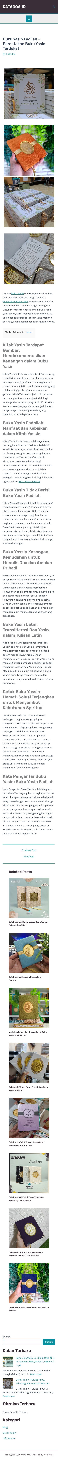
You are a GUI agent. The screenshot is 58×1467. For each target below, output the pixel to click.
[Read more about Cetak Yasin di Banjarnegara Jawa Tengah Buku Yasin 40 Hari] (29, 897)
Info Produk (9, 1438)
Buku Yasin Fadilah (29, 481)
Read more (35, 1374)
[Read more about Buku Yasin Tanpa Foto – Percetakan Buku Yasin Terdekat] (29, 1062)
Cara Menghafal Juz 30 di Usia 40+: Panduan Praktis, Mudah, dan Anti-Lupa (35, 1361)
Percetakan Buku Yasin (15, 301)
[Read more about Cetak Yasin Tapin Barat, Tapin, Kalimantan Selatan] (29, 1283)
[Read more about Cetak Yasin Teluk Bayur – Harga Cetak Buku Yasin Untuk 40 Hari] (29, 1117)
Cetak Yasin (9, 1432)
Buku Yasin (17, 293)
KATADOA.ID (14, 6)
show (29, 332)
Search (6, 1336)
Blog (5, 1427)
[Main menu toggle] (29, 18)
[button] (54, 7)
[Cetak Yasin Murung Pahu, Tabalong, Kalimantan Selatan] (8, 1383)
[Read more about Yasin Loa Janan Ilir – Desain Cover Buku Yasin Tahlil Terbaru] (29, 1007)
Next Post (29, 856)
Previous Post (29, 850)
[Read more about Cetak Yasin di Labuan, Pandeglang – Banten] (29, 952)
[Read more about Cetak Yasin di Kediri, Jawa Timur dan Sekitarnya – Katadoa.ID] (29, 1172)
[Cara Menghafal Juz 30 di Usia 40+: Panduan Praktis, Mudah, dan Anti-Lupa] (8, 1361)
